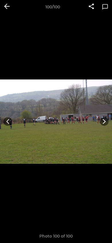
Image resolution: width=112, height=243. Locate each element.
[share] (91, 7)
